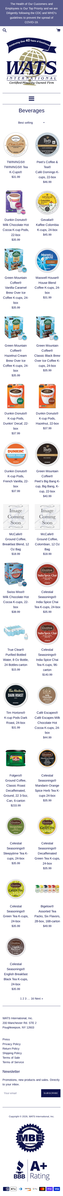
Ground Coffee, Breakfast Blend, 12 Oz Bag (16, 544)
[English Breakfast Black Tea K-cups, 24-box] (16, 946)
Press (6, 1039)
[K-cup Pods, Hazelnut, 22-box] (47, 396)
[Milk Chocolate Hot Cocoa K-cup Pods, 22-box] (16, 202)
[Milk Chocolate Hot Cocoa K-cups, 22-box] (16, 574)
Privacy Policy (12, 1044)
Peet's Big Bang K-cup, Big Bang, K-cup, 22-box (47, 486)
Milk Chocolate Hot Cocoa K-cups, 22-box (16, 602)
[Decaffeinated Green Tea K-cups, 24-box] (47, 826)
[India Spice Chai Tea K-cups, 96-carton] (47, 632)
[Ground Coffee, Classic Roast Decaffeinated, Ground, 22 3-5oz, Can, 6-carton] (16, 758)
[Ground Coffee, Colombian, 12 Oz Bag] (47, 516)
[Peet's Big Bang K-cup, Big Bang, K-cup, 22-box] (47, 454)
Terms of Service (13, 1062)
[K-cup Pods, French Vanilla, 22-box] (16, 454)
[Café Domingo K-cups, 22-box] (47, 144)
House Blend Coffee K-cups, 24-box (47, 288)
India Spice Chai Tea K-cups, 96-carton (47, 665)
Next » (39, 998)
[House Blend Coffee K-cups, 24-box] (47, 260)
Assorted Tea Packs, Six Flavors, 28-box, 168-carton (47, 916)
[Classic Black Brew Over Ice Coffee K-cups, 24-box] (47, 328)
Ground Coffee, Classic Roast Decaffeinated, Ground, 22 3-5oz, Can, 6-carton (16, 790)
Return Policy (11, 1048)
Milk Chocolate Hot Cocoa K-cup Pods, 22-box (16, 230)
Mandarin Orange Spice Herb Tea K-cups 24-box (47, 790)
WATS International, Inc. (41, 1116)
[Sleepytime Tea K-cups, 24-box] (16, 826)
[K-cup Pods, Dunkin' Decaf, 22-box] (16, 396)
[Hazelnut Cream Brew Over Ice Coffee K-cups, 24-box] (16, 328)
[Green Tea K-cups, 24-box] (16, 889)
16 (32, 998)
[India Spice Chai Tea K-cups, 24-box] (47, 574)
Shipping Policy (12, 1053)
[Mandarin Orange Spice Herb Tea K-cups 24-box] (47, 758)
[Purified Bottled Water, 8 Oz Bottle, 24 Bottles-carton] (16, 632)
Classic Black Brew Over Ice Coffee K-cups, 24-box (47, 360)
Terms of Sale (11, 1057)
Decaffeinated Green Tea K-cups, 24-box (47, 858)
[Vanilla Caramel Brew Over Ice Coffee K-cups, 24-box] (16, 260)
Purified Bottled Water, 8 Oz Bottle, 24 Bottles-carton (16, 660)
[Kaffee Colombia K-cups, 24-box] (47, 202)
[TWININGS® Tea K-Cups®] (16, 144)
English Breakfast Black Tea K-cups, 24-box (16, 979)
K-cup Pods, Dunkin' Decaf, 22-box (15, 423)
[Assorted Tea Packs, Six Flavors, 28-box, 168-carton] (47, 889)
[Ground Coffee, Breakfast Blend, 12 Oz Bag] (16, 516)
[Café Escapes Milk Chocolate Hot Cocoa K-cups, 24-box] (47, 695)
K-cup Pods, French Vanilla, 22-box (15, 481)
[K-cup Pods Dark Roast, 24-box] (16, 695)
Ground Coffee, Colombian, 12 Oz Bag (47, 544)
